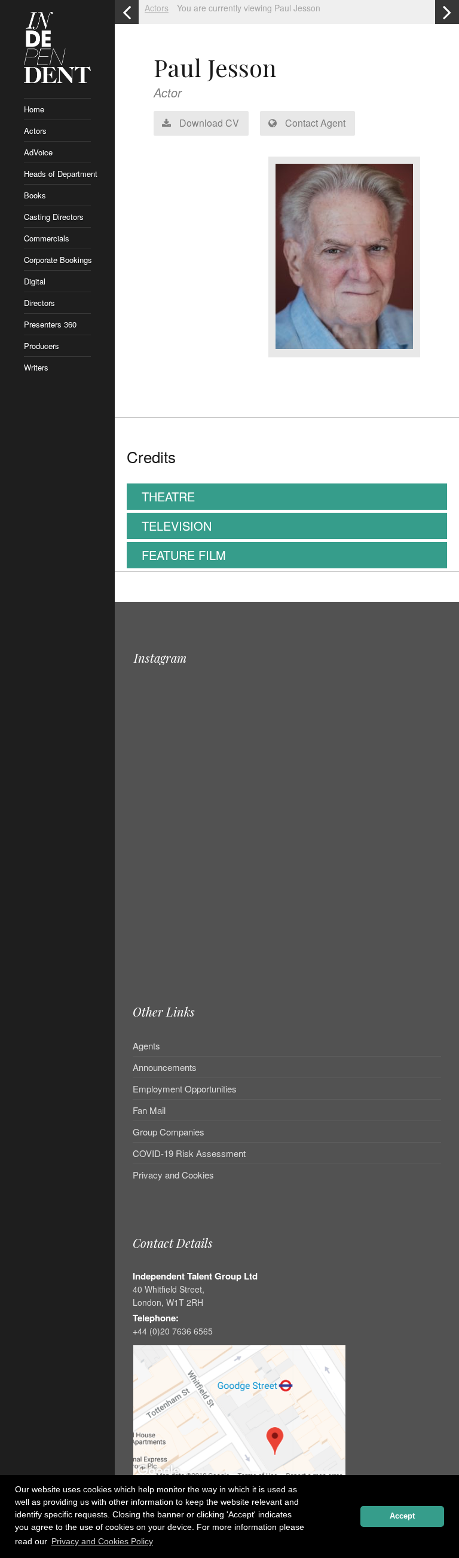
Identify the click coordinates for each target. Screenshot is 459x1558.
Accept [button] (402, 1516)
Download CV (208, 123)
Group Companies (168, 1131)
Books (35, 195)
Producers (41, 345)
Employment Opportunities (185, 1088)
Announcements (165, 1067)
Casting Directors (54, 216)
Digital (34, 281)
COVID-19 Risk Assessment (189, 1153)
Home (34, 109)
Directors (39, 302)
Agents (146, 1046)
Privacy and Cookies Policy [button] (102, 1541)
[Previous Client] (127, 12)
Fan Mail (149, 1110)
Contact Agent (314, 123)
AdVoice (38, 152)
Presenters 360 (50, 324)
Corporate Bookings (57, 259)
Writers (36, 367)
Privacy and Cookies (173, 1174)
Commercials (46, 238)
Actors (35, 130)
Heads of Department (57, 173)
